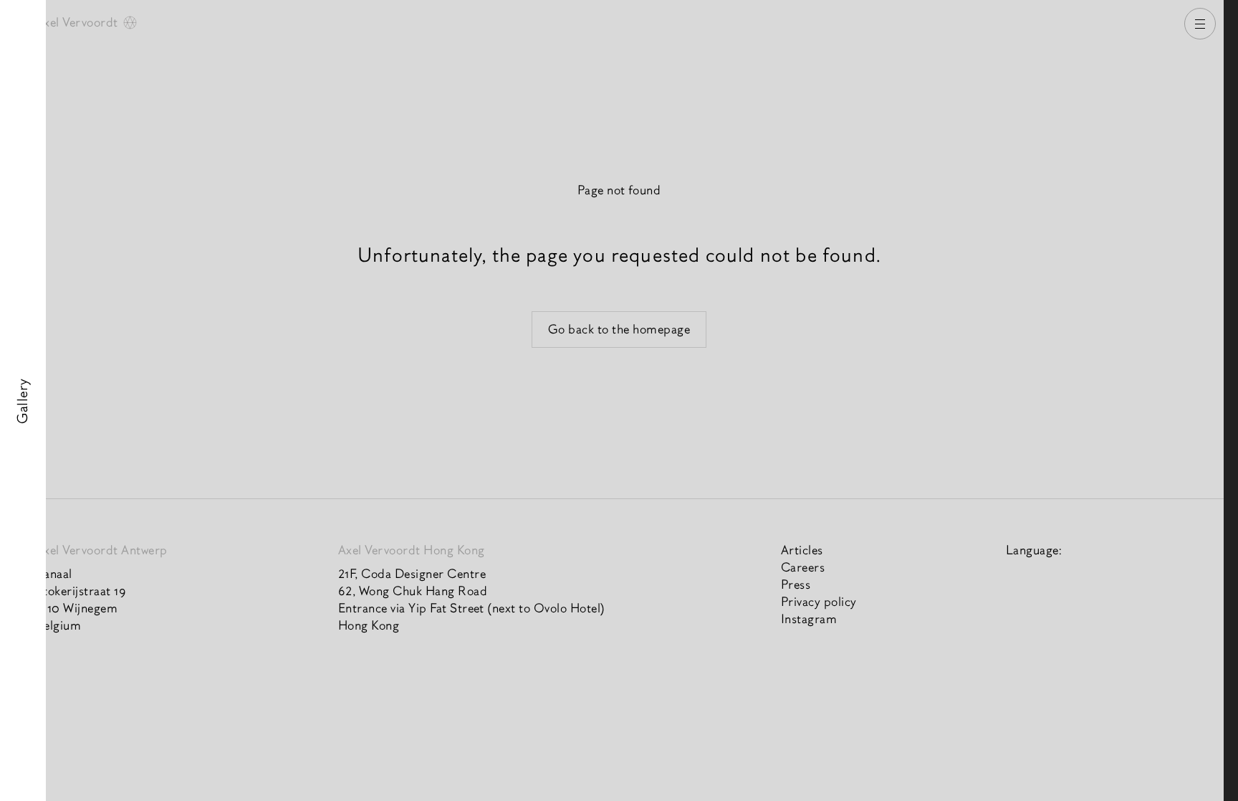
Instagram (809, 619)
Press (795, 584)
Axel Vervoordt (78, 22)
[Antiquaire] (1231, 400)
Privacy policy (819, 602)
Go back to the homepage (619, 329)
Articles (802, 550)
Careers (803, 567)
